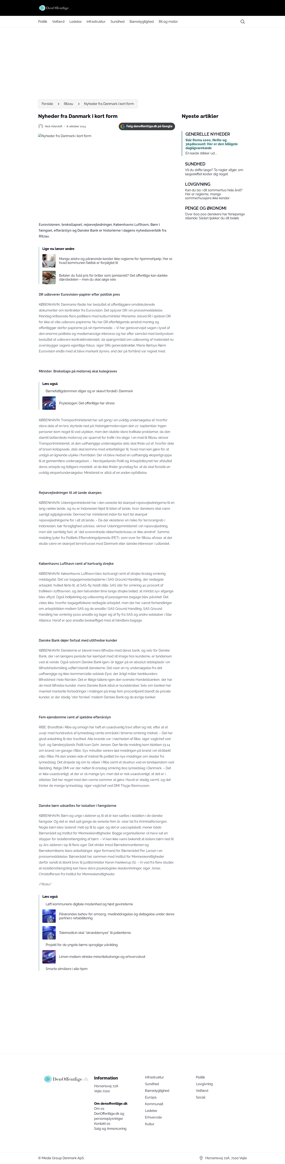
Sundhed (118, 22)
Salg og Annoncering (110, 1129)
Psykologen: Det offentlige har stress (87, 403)
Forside (47, 104)
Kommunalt (154, 1104)
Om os (99, 1109)
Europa (150, 1097)
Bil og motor (168, 22)
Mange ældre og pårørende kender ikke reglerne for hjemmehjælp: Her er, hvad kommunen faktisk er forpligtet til (116, 261)
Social (200, 1097)
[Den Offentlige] (142, 8)
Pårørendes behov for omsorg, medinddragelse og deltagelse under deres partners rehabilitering (116, 916)
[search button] (242, 22)
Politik (42, 22)
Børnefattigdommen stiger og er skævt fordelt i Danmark (89, 391)
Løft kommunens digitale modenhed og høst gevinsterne (89, 904)
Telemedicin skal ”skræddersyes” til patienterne (95, 933)
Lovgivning (204, 1084)
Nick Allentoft (53, 126)
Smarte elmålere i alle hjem (67, 969)
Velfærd (58, 22)
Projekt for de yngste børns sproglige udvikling (82, 945)
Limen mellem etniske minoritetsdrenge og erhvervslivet (102, 957)
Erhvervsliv (153, 1117)
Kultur (149, 1124)
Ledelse (75, 22)
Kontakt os (102, 1124)
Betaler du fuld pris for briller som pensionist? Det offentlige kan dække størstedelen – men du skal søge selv (113, 277)
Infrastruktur (96, 22)
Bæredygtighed (142, 22)
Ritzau (68, 104)
